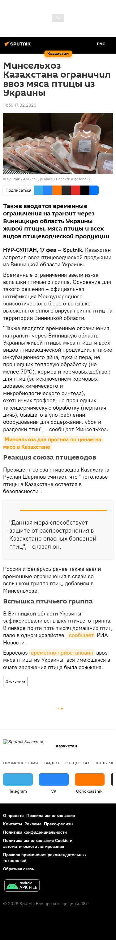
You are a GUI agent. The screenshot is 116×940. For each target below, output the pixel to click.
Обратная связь (18, 869)
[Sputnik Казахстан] (18, 46)
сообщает (81, 635)
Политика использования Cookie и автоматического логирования (37, 843)
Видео (51, 763)
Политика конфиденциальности (35, 832)
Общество (77, 763)
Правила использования (50, 815)
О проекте (13, 815)
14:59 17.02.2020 (20, 105)
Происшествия (20, 763)
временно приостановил (62, 652)
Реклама (32, 824)
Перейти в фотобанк (73, 179)
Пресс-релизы (58, 824)
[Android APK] (22, 886)
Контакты (12, 824)
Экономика (15, 681)
